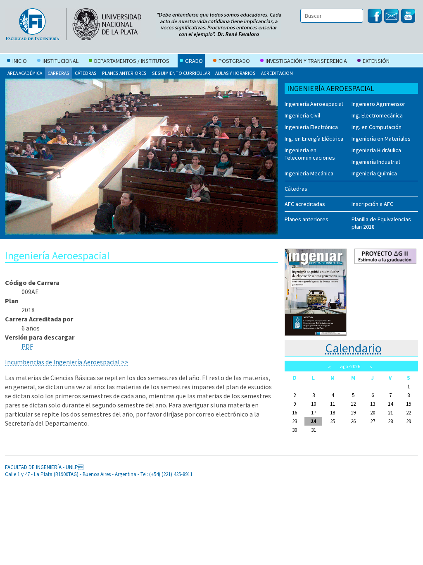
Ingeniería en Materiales (381, 138)
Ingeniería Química (374, 173)
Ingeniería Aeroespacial (314, 104)
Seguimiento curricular (181, 73)
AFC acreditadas (305, 204)
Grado (194, 61)
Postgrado (234, 61)
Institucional (60, 61)
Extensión (376, 61)
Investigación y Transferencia (306, 61)
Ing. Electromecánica (377, 115)
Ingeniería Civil (302, 115)
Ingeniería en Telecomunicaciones (310, 153)
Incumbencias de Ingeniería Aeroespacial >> (66, 362)
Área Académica (24, 73)
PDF (27, 346)
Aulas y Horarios (235, 73)
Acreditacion (277, 73)
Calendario (353, 348)
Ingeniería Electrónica (311, 127)
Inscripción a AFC (372, 204)
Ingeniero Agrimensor (378, 104)
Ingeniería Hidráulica (376, 150)
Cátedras (86, 73)
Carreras (58, 73)
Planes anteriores (124, 73)
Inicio (19, 61)
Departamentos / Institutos (131, 61)
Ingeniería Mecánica (309, 173)
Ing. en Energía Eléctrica (314, 138)
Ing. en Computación (377, 127)
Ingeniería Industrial (376, 161)
